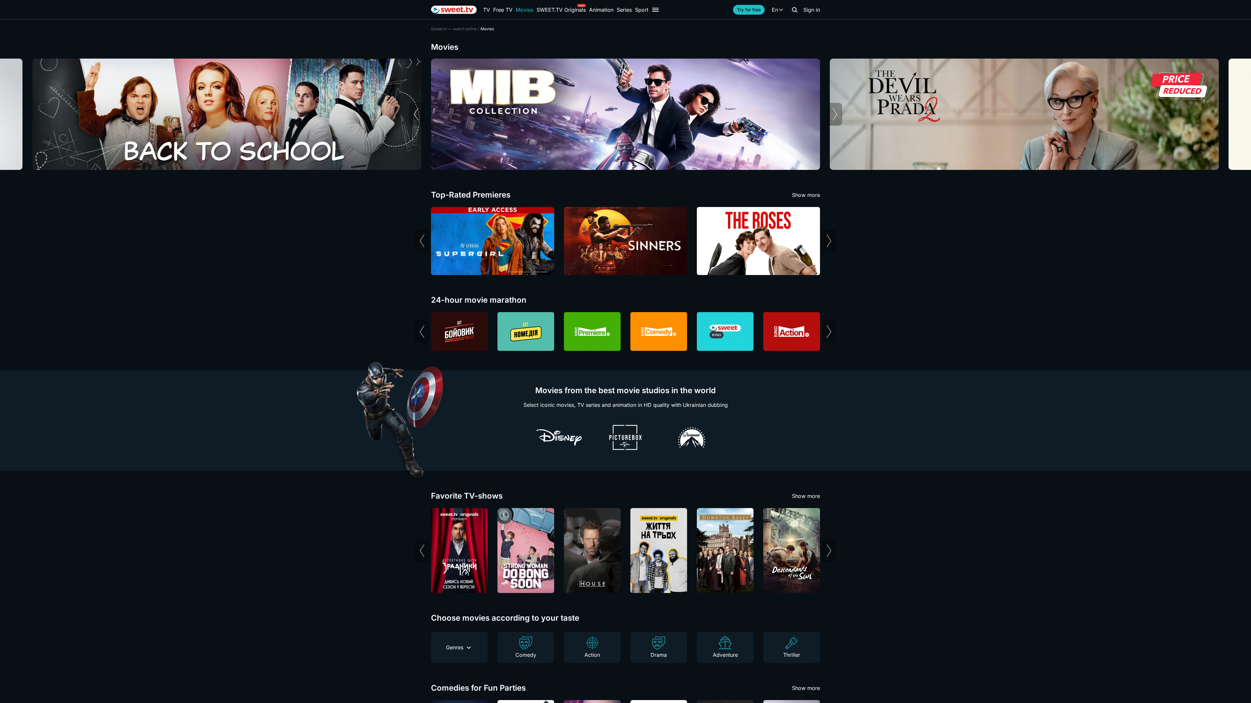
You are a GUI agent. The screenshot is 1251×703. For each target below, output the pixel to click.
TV (486, 10)
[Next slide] (834, 114)
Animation (601, 10)
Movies (524, 10)
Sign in (811, 10)
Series (624, 10)
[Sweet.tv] (454, 10)
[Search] (794, 10)
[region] (625, 114)
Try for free (749, 9)
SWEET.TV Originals (561, 10)
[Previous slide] (416, 114)
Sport (641, 10)
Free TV (502, 10)
